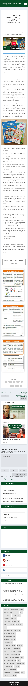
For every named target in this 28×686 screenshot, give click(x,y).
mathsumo (6, 654)
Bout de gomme (8, 510)
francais (19, 645)
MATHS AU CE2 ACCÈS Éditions (15, 583)
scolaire (17, 666)
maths (19, 651)
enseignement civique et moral (12, 630)
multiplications (14, 657)
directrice (19, 624)
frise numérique (8, 648)
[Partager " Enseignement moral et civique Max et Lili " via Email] (19, 382)
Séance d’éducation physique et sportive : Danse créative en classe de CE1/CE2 (13, 600)
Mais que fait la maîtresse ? (10, 517)
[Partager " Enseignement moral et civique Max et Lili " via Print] (22, 382)
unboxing (16, 672)
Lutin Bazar (7, 514)
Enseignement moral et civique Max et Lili (13, 501)
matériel (6, 657)
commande (6, 618)
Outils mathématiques (8, 490)
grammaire (17, 648)
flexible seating (8, 642)
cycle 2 (5, 624)
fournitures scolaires (9, 645)
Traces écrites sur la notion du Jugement (14, 262)
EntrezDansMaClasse (14, 682)
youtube (6, 675)
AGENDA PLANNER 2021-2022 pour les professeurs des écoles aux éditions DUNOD (13, 497)
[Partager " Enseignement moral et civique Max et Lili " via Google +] (11, 382)
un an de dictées (8, 672)
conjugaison (7, 621)
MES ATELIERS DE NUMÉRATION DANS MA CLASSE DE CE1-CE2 (13, 591)
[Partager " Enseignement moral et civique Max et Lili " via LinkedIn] (16, 382)
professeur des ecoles (9, 663)
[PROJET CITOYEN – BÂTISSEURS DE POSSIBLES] (14, 431)
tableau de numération (10, 669)
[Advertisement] (14, 538)
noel (22, 657)
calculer (16, 612)
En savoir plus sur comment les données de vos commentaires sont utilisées (13, 478)
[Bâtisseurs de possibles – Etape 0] (14, 412)
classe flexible (16, 615)
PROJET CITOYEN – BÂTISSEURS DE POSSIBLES (11, 440)
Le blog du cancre (8, 521)
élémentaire (13, 675)
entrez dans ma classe (10, 633)
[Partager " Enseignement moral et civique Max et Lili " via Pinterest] (14, 382)
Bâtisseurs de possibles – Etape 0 (11, 420)
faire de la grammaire (9, 639)
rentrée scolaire (8, 666)
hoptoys (6, 651)
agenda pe (6, 609)
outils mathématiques (10, 660)
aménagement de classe (17, 609)
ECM (16, 22)
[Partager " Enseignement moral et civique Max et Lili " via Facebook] (5, 382)
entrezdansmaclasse (9, 636)
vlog (22, 672)
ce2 (4, 615)
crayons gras (15, 621)
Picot (19, 660)
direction (11, 624)
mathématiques (15, 654)
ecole (5, 627)
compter (13, 618)
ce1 (21, 612)
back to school (8, 612)
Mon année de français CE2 (9, 493)
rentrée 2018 (20, 663)
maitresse (12, 651)
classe (9, 615)
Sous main (5, 487)
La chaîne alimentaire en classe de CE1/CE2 (14, 595)
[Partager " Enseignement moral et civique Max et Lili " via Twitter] (8, 382)
